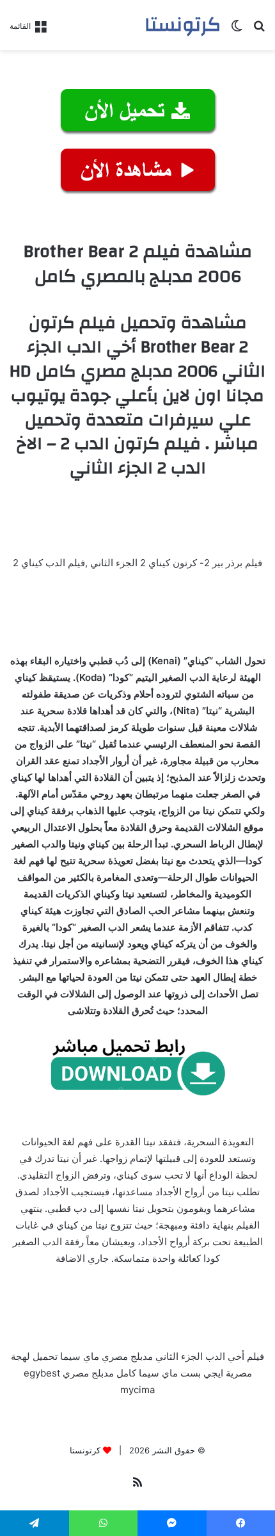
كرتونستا (85, 1450)
